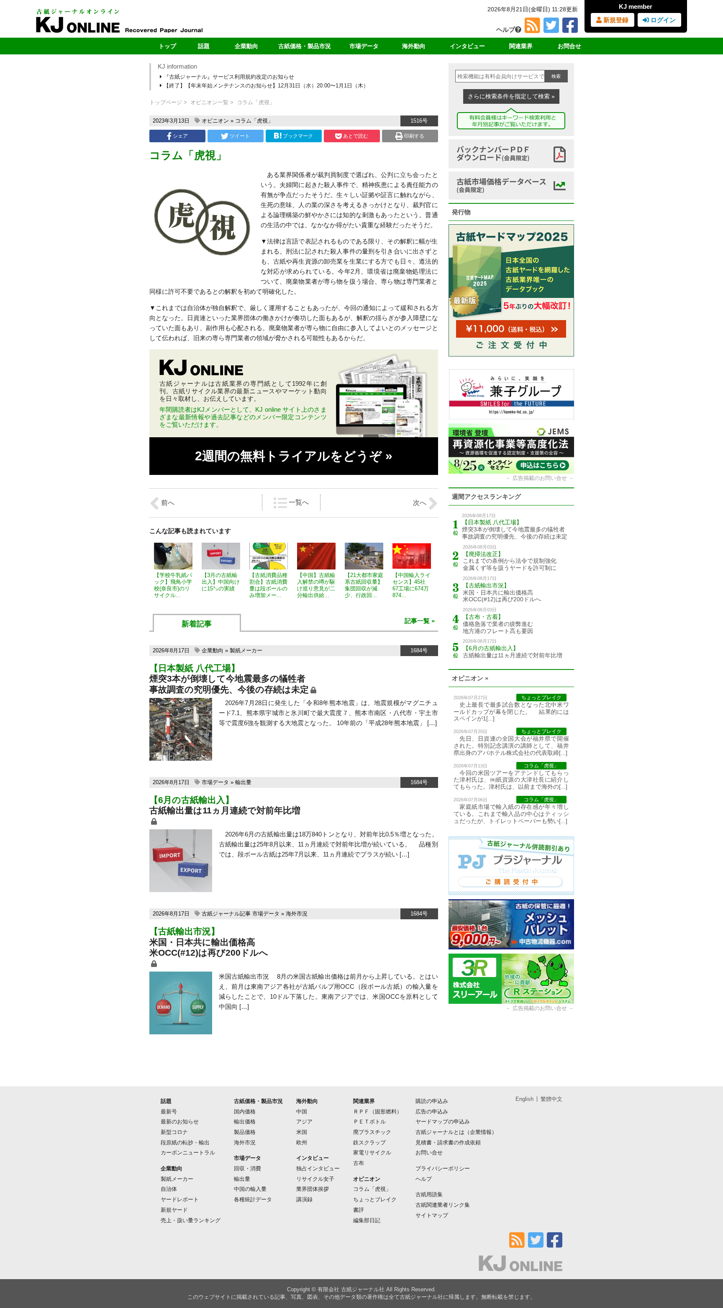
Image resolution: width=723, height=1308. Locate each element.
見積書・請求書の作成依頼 (448, 1142)
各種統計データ (253, 1199)
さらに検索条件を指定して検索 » (511, 96)
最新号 (169, 1111)
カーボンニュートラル (188, 1152)
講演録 (304, 1199)
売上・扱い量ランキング (190, 1220)
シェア (180, 136)
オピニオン (215, 121)
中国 (301, 1111)
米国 (301, 1132)
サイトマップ (431, 1215)
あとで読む (355, 136)
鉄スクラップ (369, 1142)
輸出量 (243, 782)
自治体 (169, 1189)
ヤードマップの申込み (442, 1121)
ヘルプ (505, 29)
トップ (167, 46)
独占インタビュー (318, 1168)
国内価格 (245, 1111)
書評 (358, 1210)
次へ (420, 502)
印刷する (413, 136)
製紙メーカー (246, 650)
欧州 (301, 1142)
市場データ (364, 46)
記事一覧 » (420, 620)
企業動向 (246, 46)
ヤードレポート (180, 1199)
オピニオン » (470, 678)
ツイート (239, 136)
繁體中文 (551, 1099)
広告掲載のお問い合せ (540, 478)
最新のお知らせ (180, 1121)
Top (703, 1273)
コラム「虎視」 (254, 121)
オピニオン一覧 (209, 102)
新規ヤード (174, 1210)
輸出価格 (245, 1121)
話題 (204, 46)
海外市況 (297, 913)
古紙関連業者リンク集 (442, 1205)
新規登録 (615, 19)
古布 (358, 1163)
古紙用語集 (429, 1194)
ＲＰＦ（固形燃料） (377, 1111)
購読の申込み (431, 1101)
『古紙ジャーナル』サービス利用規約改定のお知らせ (228, 77)
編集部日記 (366, 1220)
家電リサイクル (372, 1152)
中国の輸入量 (250, 1189)
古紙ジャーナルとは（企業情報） (456, 1132)
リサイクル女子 (315, 1179)
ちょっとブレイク (375, 1199)
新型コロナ (174, 1132)
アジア (304, 1121)
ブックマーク (298, 136)
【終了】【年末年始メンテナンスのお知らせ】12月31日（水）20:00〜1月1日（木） (265, 85)
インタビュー (467, 46)
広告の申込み (431, 1111)
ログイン (662, 19)
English (524, 1099)
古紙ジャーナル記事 (226, 913)
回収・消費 (247, 1168)
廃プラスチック (372, 1132)
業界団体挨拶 (312, 1189)
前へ (166, 502)
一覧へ (298, 502)
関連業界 (521, 46)
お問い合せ (429, 1152)
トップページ (165, 102)
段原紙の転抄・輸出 (185, 1142)
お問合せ (569, 46)
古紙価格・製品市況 (304, 46)
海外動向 (414, 46)
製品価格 (245, 1132)
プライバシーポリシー (442, 1168)
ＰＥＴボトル (369, 1121)
